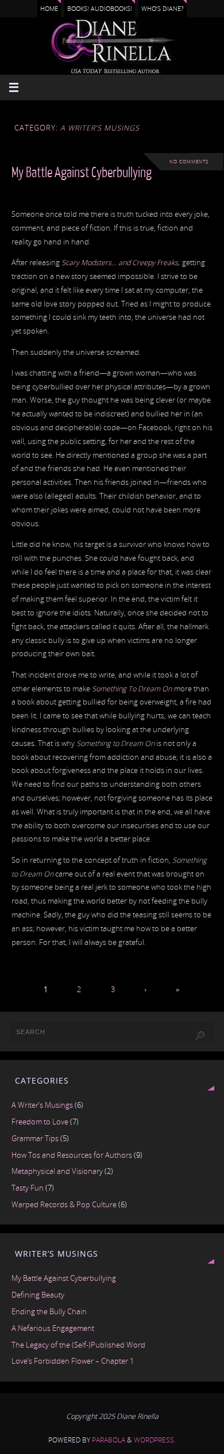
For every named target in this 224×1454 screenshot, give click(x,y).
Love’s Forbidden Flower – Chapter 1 (72, 1361)
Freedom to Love (39, 1122)
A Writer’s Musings (42, 1105)
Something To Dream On (132, 689)
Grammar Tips (35, 1138)
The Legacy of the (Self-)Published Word (78, 1345)
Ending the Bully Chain (49, 1312)
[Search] (200, 1036)
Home (49, 8)
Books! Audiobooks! (99, 8)
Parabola (108, 1440)
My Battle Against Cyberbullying (81, 173)
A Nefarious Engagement (52, 1328)
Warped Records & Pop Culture (64, 1205)
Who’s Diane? (162, 8)
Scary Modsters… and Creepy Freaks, (121, 262)
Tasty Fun (27, 1188)
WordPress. (155, 1440)
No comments (188, 161)
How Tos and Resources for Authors (71, 1155)
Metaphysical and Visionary (57, 1171)
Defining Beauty (37, 1295)
